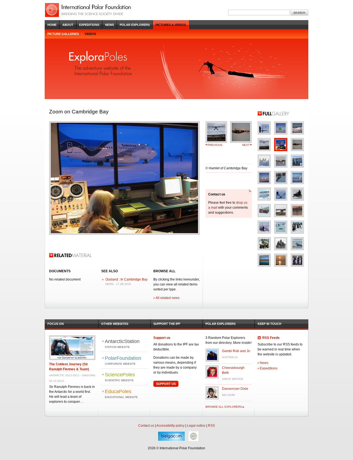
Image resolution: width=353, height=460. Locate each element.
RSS (211, 426)
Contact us (146, 426)
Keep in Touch (269, 323)
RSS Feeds (271, 338)
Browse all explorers (223, 406)
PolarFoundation (123, 360)
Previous (215, 144)
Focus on (55, 323)
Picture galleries (63, 34)
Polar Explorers (135, 24)
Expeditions (89, 24)
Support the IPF (166, 323)
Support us (161, 338)
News (109, 24)
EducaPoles (121, 394)
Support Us (166, 383)
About (67, 24)
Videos (90, 34)
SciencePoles (120, 377)
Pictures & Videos (171, 24)
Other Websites (114, 323)
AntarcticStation (122, 344)
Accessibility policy (170, 426)
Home (52, 24)
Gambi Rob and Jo (236, 351)
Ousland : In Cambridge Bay (126, 279)
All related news (168, 298)
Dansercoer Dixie (235, 389)
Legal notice (196, 426)
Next (246, 144)
